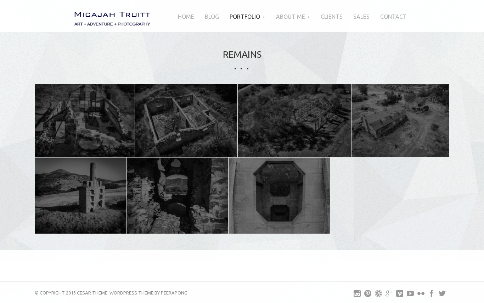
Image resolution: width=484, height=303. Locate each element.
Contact (393, 16)
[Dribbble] (378, 295)
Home (186, 16)
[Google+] (389, 295)
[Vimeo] (399, 295)
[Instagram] (357, 295)
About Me (290, 16)
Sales (361, 16)
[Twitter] (442, 295)
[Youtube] (410, 295)
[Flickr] (420, 295)
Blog (212, 16)
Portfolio (245, 16)
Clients (332, 16)
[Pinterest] (367, 295)
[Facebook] (431, 295)
